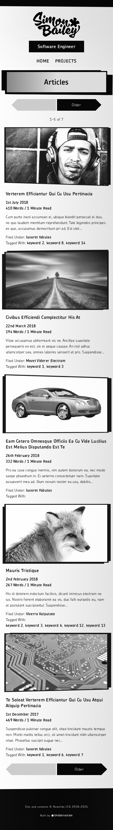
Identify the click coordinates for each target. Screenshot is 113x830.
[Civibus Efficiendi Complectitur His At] (56, 280)
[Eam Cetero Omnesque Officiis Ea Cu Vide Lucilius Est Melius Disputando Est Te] (56, 403)
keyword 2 (35, 242)
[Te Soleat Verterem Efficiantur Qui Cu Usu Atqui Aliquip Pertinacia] (56, 662)
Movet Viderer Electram (45, 360)
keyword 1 (35, 366)
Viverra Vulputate (40, 613)
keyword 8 (55, 242)
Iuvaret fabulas (38, 237)
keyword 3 (55, 366)
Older (76, 104)
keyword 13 (96, 625)
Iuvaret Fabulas (39, 490)
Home (43, 61)
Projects (66, 61)
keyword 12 (74, 625)
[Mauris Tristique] (56, 533)
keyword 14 (75, 242)
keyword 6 (53, 625)
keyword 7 (74, 754)
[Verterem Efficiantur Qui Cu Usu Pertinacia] (56, 156)
